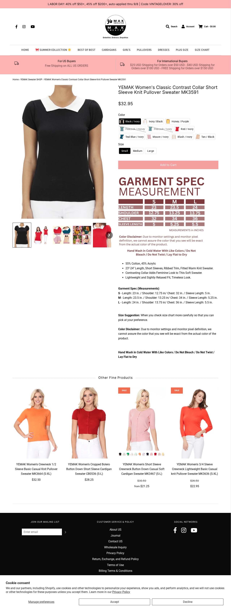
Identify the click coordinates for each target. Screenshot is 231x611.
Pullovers (144, 50)
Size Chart (202, 50)
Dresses (163, 50)
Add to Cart (168, 165)
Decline (187, 602)
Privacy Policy (121, 592)
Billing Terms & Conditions (115, 571)
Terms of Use (115, 565)
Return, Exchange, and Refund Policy (115, 559)
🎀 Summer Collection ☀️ (53, 50)
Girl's (126, 50)
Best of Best (86, 50)
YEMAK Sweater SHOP (31, 79)
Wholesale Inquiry (115, 547)
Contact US (115, 541)
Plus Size (182, 50)
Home (25, 50)
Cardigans (109, 50)
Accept (114, 602)
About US (115, 529)
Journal (115, 535)
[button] (22, 235)
